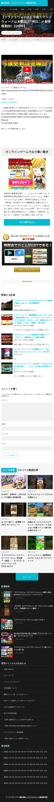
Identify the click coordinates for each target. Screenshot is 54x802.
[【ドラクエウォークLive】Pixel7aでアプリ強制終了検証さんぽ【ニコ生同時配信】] (7, 305)
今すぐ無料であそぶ (27, 222)
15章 (44, 9)
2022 (6, 777)
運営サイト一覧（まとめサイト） (16, 694)
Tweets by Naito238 (9, 102)
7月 (28, 752)
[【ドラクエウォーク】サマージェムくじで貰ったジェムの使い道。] (7, 651)
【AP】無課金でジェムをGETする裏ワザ (19, 720)
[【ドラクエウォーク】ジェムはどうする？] (7, 624)
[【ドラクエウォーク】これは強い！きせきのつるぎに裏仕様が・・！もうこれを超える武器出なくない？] (7, 368)
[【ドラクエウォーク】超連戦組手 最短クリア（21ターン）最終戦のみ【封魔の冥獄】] (7, 339)
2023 (6, 771)
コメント (4, 400)
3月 (16, 752)
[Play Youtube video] (27, 69)
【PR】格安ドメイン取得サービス (16, 738)
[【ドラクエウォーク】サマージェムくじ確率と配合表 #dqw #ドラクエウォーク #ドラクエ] (7, 596)
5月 (22, 752)
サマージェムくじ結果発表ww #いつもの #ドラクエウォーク (40, 558)
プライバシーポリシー (12, 682)
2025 (6, 758)
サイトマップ (9, 675)
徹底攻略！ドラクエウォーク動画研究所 (33, 797)
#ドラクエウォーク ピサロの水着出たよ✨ (40, 496)
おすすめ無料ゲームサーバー (14, 707)
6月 (25, 752)
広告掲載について (10, 688)
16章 (51, 9)
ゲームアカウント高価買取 (13, 732)
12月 (45, 758)
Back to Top (27, 577)
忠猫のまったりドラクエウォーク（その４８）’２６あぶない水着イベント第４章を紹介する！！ (39, 526)
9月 (34, 758)
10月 (37, 758)
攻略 (22, 9)
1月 (10, 752)
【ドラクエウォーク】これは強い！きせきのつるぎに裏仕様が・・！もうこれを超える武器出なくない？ (33, 366)
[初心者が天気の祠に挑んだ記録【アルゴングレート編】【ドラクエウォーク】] (7, 638)
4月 (19, 752)
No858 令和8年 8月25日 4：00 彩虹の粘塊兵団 (13, 496)
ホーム (3, 9)
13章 (29, 9)
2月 (13, 752)
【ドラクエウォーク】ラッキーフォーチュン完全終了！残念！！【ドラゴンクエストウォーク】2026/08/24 (13, 560)
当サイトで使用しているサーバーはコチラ (19, 701)
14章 (36, 9)
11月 (41, 758)
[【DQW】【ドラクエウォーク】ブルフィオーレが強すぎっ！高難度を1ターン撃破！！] (7, 610)
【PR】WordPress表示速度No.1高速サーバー (20, 726)
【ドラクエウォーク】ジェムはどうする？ (29, 620)
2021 (6, 783)
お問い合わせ (9, 669)
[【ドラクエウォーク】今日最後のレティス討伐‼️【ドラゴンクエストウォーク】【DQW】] (7, 353)
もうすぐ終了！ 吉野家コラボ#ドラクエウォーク (13, 523)
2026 (6, 752)
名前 (4, 424)
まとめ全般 (13, 9)
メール (4, 434)
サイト (3, 444)
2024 (6, 764)
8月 (31, 752)
